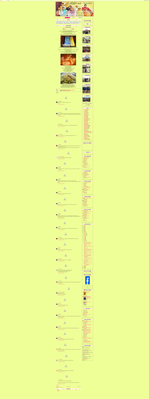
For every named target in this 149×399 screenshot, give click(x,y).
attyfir (84, 219)
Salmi (58, 348)
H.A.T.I (84, 191)
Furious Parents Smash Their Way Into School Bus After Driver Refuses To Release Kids (87, 325)
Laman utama (68, 386)
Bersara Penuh (85, 160)
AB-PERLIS (85, 122)
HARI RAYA (85, 130)
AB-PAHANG (85, 120)
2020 (84, 227)
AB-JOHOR (85, 117)
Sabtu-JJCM (85, 244)
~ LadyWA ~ (84, 184)
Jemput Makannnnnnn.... (86, 259)
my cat (84, 310)
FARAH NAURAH (86, 128)
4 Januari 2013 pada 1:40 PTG (61, 295)
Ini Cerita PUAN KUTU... (86, 174)
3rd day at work (85, 205)
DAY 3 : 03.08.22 (85, 213)
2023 (84, 225)
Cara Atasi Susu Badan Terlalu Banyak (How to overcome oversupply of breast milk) (87, 338)
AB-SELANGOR (86, 124)
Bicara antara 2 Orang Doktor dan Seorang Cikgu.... (87, 256)
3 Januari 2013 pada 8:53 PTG (61, 218)
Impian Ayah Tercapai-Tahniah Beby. (88, 242)
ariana (58, 144)
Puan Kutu (59, 359)
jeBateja (59, 304)
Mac (84, 239)
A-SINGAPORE (86, 115)
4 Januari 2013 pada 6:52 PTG (61, 318)
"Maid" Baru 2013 (86, 247)
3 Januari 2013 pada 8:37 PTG (61, 148)
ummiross (59, 112)
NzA (58, 178)
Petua (84, 137)
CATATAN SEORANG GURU (86, 296)
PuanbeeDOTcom (85, 172)
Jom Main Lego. (85, 248)
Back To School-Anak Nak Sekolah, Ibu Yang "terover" (88, 264)
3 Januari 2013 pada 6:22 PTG (61, 104)
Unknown (59, 369)
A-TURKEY (85, 116)
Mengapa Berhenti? (85, 158)
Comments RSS (80, 17)
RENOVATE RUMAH (86, 138)
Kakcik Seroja (85, 200)
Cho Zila (59, 315)
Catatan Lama (79, 386)
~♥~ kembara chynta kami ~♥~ (87, 182)
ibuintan (59, 237)
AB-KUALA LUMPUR (86, 118)
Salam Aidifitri (84, 203)
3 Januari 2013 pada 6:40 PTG (61, 116)
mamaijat (59, 101)
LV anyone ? (84, 185)
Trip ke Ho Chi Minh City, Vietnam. (88, 254)
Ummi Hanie (59, 379)
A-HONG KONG (86, 112)
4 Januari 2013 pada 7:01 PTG (61, 340)
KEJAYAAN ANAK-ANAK (87, 131)
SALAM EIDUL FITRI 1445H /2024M (87, 211)
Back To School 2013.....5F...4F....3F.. (88, 262)
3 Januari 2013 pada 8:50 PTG (61, 183)
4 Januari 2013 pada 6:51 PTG (61, 306)
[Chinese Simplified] (89, 104)
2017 (84, 229)
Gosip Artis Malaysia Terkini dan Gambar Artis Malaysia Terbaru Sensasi (87, 330)
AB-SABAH (85, 123)
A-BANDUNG (85, 110)
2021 (84, 226)
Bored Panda (84, 323)
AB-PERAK (85, 121)
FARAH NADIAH (86, 127)
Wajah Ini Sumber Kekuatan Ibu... (87, 243)
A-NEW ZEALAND (86, 114)
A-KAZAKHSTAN (86, 113)
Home (67, 17)
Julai (84, 236)
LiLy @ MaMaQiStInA (60, 338)
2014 (84, 231)
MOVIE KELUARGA (86, 136)
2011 (84, 266)
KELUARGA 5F (85, 301)
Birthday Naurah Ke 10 (85, 312)
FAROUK (85, 129)
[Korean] (86, 104)
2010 (84, 267)
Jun (84, 237)
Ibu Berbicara (85, 202)
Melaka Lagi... (85, 263)
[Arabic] (87, 104)
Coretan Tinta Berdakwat (86, 157)
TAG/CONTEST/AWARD (87, 139)
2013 (84, 232)
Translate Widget (86, 105)
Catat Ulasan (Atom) (60, 387)
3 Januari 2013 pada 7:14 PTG (61, 126)
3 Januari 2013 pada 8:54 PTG (61, 229)
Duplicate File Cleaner (86, 340)
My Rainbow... (85, 217)
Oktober (85, 234)
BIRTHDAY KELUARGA (87, 126)
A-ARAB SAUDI (86, 109)
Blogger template (73, 395)
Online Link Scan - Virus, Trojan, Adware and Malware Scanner (87, 341)
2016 (84, 230)
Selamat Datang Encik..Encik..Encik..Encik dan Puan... (87, 258)
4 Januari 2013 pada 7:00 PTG (61, 329)
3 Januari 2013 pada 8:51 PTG (61, 194)
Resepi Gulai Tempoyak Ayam (86, 164)
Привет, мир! (84, 335)
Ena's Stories (59, 134)
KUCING (85, 134)
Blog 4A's (84, 176)
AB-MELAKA (85, 119)
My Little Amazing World (86, 189)
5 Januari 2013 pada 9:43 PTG (61, 351)
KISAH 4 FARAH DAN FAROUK (66, 90)
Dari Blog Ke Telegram (85, 162)
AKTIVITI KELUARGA (86, 125)
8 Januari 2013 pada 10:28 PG (61, 361)
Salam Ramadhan (85, 192)
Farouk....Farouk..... (86, 260)
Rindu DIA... (85, 241)
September (85, 235)
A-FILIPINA (85, 111)
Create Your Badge (87, 284)
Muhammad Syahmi (60, 156)
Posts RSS (73, 17)
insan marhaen (85, 159)
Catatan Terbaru (58, 386)
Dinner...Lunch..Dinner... (86, 265)
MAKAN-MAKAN (86, 135)
